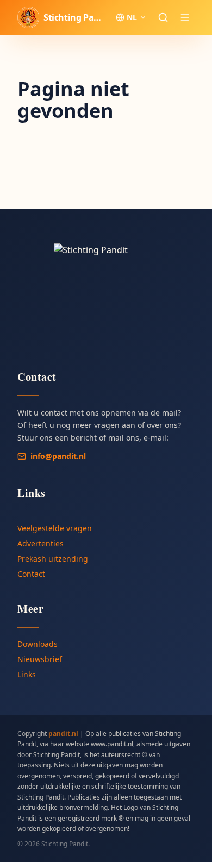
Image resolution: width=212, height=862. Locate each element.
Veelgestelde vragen (54, 528)
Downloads (37, 644)
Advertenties (40, 543)
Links (26, 674)
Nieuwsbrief (39, 659)
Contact (31, 574)
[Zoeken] (163, 17)
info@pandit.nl (58, 456)
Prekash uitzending (52, 558)
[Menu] (185, 17)
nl (132, 17)
